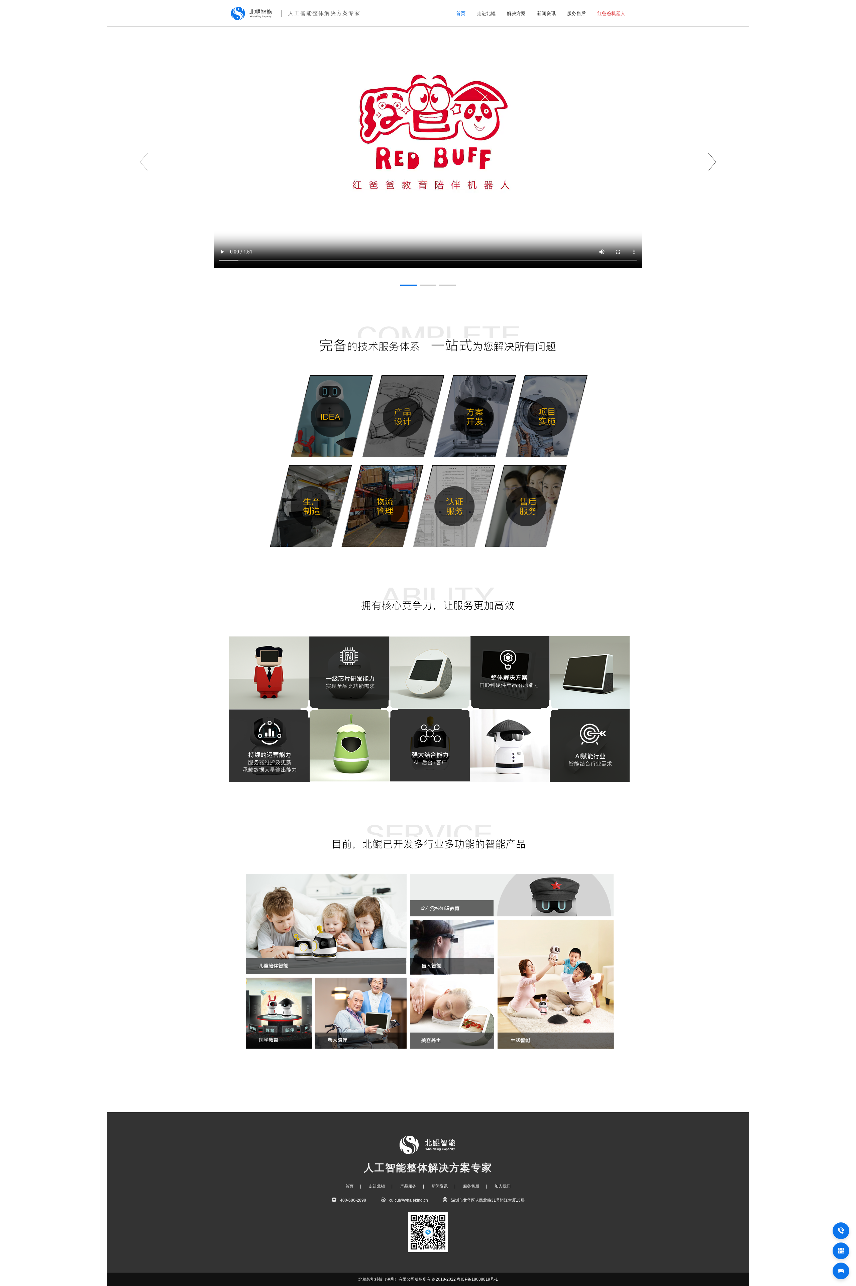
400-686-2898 (353, 1200)
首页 (460, 13)
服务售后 (576, 13)
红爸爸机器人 (611, 13)
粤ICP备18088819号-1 (477, 1279)
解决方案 (516, 13)
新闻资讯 (546, 13)
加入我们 (503, 1186)
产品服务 (408, 1186)
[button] (712, 161)
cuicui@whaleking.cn (408, 1200)
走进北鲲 (486, 13)
